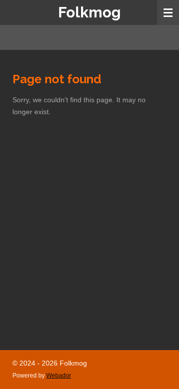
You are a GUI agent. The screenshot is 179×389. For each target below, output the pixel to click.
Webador (58, 375)
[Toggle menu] (168, 12)
